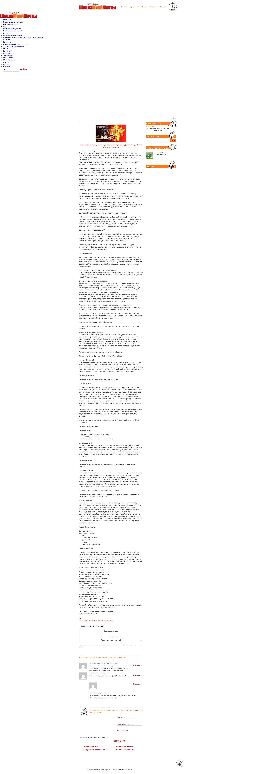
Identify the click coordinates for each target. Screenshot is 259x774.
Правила (6, 40)
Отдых (5, 33)
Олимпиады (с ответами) (12, 31)
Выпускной (7, 51)
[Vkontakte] (160, 770)
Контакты (154, 7)
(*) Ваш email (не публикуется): (125, 724)
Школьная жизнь (9, 60)
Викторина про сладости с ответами (94, 748)
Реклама (163, 7)
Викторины (7, 20)
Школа (5, 49)
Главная (124, 7)
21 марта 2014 (85, 121)
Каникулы (7, 53)
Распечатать (99, 626)
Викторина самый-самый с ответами (125, 748)
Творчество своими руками (13, 46)
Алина (96, 121)
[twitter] (157, 770)
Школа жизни (8, 57)
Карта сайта (134, 7)
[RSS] (164, 770)
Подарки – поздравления (12, 35)
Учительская (8, 55)
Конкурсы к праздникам (12, 29)
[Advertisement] (129, 90)
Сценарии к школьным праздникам (16, 44)
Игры (5, 26)
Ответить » (137, 665)
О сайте (144, 7)
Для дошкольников (10, 24)
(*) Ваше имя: (120, 717)
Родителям (7, 42)
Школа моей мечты (95, 769)
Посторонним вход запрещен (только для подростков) (23, 37)
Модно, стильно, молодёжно (13, 22)
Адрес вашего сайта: (122, 730)
